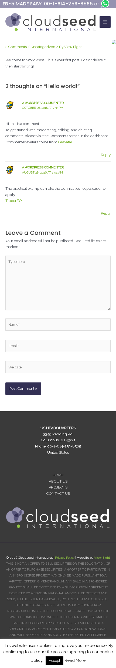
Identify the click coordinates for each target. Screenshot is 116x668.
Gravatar (65, 142)
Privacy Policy (64, 558)
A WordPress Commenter (43, 103)
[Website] (58, 368)
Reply (106, 154)
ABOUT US (58, 481)
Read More (75, 660)
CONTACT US (58, 493)
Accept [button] (54, 661)
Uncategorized (42, 47)
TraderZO (13, 200)
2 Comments (16, 47)
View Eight (102, 558)
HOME (58, 475)
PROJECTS (58, 487)
